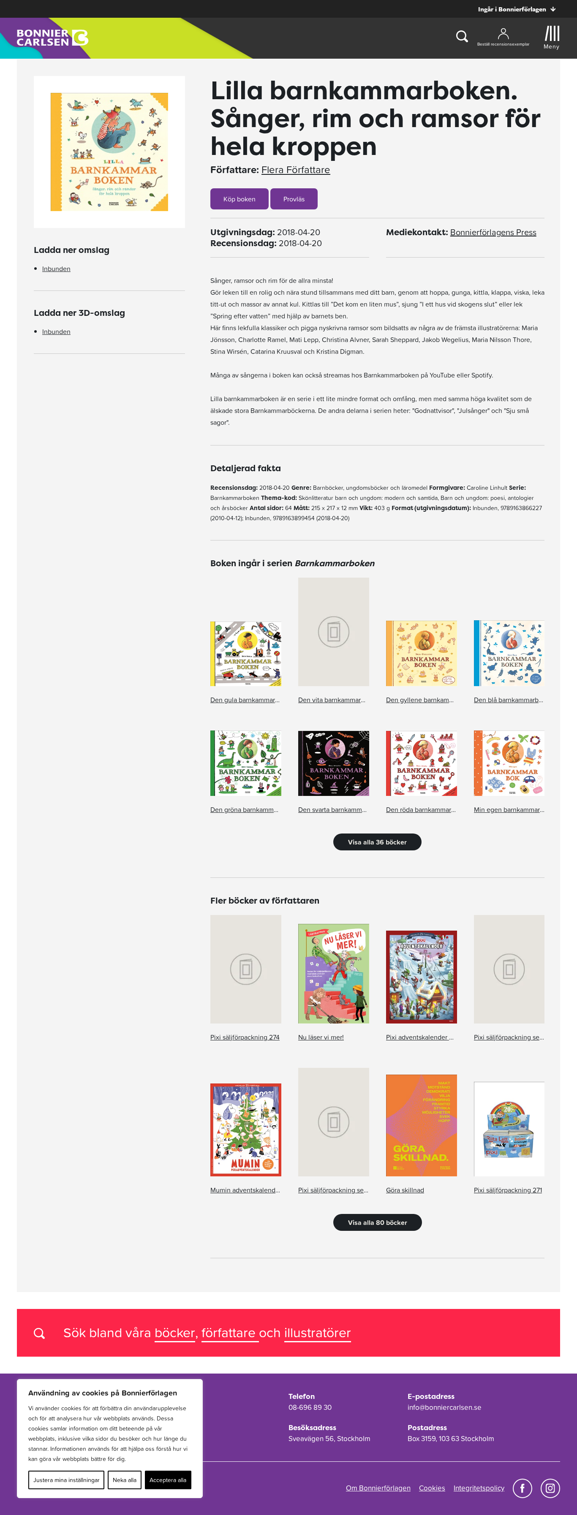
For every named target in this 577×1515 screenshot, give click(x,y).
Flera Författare (295, 170)
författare (230, 1332)
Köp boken (239, 199)
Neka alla (124, 1480)
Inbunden (56, 268)
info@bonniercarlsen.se (445, 1407)
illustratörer (317, 1332)
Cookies (432, 1487)
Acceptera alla (168, 1480)
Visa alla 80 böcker (377, 1222)
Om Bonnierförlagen (378, 1487)
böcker (175, 1332)
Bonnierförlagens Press (493, 232)
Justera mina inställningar (66, 1480)
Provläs (294, 199)
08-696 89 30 (310, 1407)
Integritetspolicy (479, 1487)
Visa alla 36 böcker (377, 842)
